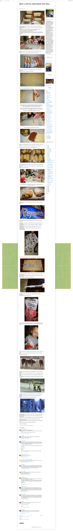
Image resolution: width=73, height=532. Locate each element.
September (48, 151)
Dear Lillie (47, 99)
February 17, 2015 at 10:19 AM (25, 433)
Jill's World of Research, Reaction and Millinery (49, 106)
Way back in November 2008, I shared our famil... (50, 178)
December (48, 148)
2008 (47, 191)
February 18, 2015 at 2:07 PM (25, 484)
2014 (47, 185)
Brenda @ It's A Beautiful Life (48, 92)
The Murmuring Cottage (49, 126)
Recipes (47, 135)
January (48, 184)
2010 (47, 189)
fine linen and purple (49, 101)
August (48, 152)
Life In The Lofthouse (49, 107)
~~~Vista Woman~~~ (49, 128)
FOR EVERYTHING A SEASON (49, 103)
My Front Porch (48, 114)
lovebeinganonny (48, 109)
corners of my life (23, 454)
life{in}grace (48, 108)
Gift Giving (47, 136)
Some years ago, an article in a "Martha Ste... (50, 167)
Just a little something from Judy (25, 459)
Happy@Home (23, 486)
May (47, 155)
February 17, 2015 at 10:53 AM (25, 438)
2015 (47, 147)
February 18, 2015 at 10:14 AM (25, 474)
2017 (47, 145)
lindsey (22, 509)
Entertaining (48, 138)
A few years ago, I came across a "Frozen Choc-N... (50, 174)
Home (31, 515)
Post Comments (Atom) (26, 516)
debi (21, 501)
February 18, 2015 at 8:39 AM (25, 468)
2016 (47, 146)
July (47, 153)
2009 (47, 190)
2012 (47, 187)
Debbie (22, 464)
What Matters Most (49, 129)
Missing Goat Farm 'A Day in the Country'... (49, 112)
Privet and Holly (48, 118)
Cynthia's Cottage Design (48, 97)
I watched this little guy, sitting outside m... (50, 165)
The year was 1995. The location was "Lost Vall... (50, 182)
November (48, 149)
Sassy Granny (48, 119)
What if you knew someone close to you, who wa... (50, 160)
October (48, 150)
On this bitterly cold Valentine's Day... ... (50, 171)
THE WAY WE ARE (48, 127)
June (48, 154)
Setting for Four (48, 120)
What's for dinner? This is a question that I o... (50, 163)
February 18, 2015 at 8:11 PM (25, 491)
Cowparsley (48, 96)
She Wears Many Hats (49, 121)
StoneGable (48, 122)
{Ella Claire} (48, 133)
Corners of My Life (49, 95)
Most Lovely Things (49, 113)
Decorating (47, 137)
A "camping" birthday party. (50, 180)
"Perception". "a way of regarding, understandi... (50, 176)
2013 (47, 186)
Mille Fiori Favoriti (49, 110)
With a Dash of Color (49, 130)
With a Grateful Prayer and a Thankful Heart (49, 132)
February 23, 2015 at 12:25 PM (25, 512)
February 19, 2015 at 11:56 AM (25, 507)
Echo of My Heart (48, 100)
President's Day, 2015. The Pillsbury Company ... (50, 170)
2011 (47, 188)
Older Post (41, 515)
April (22, 435)
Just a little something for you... (34, 3)
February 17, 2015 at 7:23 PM (25, 451)
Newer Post (21, 515)
